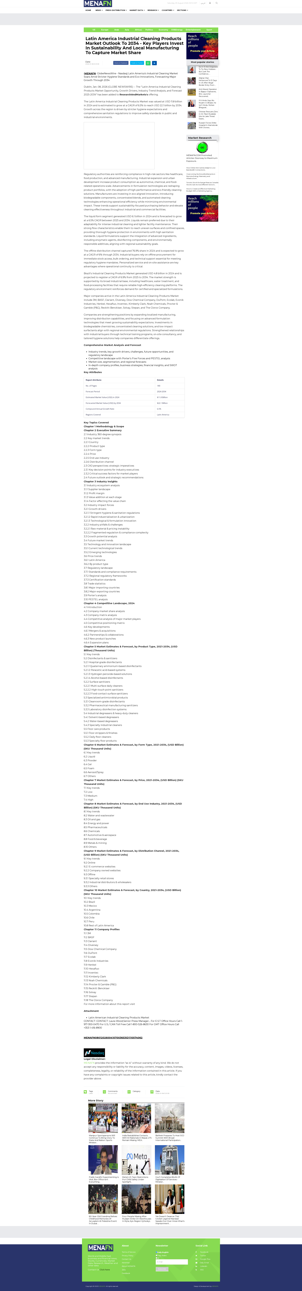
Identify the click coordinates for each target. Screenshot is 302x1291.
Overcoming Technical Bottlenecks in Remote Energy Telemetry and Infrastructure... (200, 176)
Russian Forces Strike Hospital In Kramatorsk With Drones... (208, 125)
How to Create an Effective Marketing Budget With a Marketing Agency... (200, 190)
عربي (203, 3)
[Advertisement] (152, 19)
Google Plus (205, 1259)
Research (152, 10)
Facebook (204, 1252)
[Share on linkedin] (154, 63)
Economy (163, 30)
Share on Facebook (120, 63)
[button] (210, 3)
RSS (202, 1270)
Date (87, 62)
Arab (116, 30)
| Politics (148, 30)
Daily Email (204, 1263)
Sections (181, 10)
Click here (105, 1269)
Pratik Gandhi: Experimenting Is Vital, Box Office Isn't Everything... (104, 1179)
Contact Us (126, 1259)
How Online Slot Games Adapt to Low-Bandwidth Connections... (201, 169)
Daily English (163, 1252)
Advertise (126, 1263)
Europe (104, 30)
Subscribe (162, 1269)
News (98, 10)
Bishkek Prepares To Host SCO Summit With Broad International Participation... (169, 1137)
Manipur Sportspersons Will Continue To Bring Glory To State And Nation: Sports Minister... (102, 1139)
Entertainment (189, 30)
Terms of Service (129, 1252)
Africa (137, 30)
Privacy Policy (127, 1256)
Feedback (126, 1273)
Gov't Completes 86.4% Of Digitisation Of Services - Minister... (167, 1179)
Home (88, 10)
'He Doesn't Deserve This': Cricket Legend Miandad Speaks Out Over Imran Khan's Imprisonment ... (169, 1220)
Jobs (124, 1270)
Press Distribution (115, 10)
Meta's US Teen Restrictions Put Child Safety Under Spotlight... (135, 1179)
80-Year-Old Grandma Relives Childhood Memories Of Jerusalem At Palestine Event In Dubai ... (103, 1220)
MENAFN (90, 73)
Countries (167, 10)
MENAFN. (102, 1286)
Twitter (203, 1256)
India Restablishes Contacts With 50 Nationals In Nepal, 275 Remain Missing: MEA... (137, 1137)
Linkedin (203, 1266)
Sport (207, 30)
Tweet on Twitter (137, 63)
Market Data (136, 10)
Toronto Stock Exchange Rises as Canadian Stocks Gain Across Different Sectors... (202, 184)
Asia (127, 30)
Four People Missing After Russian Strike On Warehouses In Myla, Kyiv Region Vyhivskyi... (136, 1218)
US (91, 30)
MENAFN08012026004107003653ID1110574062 (113, 1037)
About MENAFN (128, 1266)
